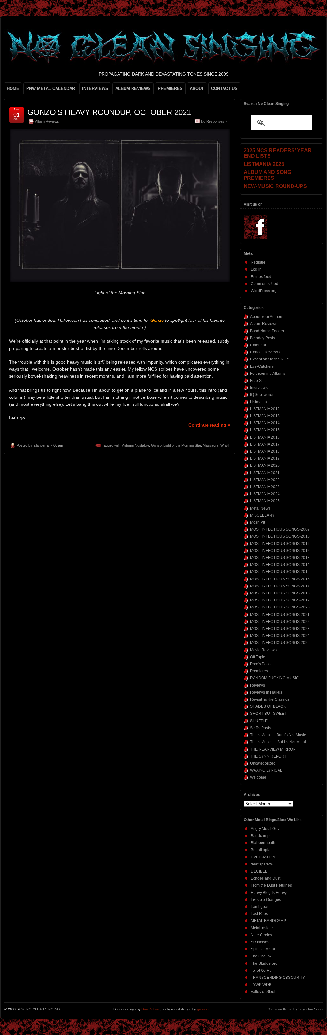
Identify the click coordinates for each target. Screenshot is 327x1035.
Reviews (257, 685)
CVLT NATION (263, 857)
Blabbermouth (263, 843)
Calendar (258, 345)
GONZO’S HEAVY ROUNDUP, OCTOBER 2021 (109, 112)
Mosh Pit (257, 522)
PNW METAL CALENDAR (50, 88)
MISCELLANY (262, 515)
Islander (39, 445)
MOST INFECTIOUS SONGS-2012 (280, 550)
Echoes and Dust (265, 878)
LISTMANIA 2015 (265, 430)
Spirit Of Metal (263, 949)
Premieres (259, 671)
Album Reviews (47, 121)
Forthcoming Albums (267, 373)
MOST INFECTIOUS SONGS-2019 (280, 600)
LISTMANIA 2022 (265, 480)
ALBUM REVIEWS (133, 88)
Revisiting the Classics (269, 699)
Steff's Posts (260, 728)
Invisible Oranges (266, 899)
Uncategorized (263, 763)
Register (258, 262)
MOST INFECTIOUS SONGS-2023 (280, 628)
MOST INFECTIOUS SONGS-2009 (280, 529)
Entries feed (261, 277)
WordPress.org (264, 291)
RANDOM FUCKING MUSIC (274, 678)
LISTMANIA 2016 (265, 437)
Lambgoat (259, 906)
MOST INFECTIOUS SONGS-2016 (280, 579)
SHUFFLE (259, 721)
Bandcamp (260, 836)
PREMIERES (170, 88)
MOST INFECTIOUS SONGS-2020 (280, 607)
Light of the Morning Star (182, 445)
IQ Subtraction (262, 394)
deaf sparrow (262, 864)
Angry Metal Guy (265, 829)
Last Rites (259, 913)
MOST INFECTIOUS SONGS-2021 (280, 614)
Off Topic (257, 657)
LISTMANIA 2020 (265, 465)
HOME (13, 88)
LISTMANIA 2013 (265, 416)
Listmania (258, 402)
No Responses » (214, 121)
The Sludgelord (264, 963)
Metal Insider (262, 928)
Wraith (225, 445)
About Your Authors (266, 316)
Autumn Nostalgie (135, 445)
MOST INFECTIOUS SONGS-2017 (280, 586)
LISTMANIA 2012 (265, 409)
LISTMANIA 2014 (265, 423)
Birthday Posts (262, 338)
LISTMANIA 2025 (265, 501)
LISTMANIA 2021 (265, 473)
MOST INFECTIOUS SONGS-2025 (280, 642)
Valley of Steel (263, 991)
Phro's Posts (260, 664)
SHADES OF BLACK (268, 706)
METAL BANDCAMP (268, 920)
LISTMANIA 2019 (265, 458)
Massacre (210, 445)
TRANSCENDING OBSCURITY (278, 977)
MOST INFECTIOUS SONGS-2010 (280, 536)
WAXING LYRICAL (266, 770)
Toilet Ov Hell (262, 970)
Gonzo (156, 445)
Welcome (258, 777)
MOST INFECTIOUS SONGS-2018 (280, 593)
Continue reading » (209, 424)
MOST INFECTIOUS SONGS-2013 (280, 557)
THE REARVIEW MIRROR (273, 749)
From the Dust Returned (271, 885)
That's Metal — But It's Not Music (278, 735)
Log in (256, 269)
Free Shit (258, 380)
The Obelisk (261, 956)
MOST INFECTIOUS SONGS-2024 (280, 635)
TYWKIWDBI (261, 984)
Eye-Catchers (262, 366)
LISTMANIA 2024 (265, 494)
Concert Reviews (265, 352)
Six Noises (260, 942)
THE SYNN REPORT (268, 756)
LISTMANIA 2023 (265, 487)
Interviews (259, 387)
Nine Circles (261, 935)
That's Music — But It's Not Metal (278, 742)
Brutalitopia (260, 850)
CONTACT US (224, 88)
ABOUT (197, 88)
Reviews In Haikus (266, 692)
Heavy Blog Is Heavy (269, 892)
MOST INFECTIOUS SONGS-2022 (280, 621)
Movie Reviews (263, 650)
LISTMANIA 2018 (265, 451)
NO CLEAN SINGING (43, 1009)
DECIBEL (259, 871)
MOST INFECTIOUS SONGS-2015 (280, 572)
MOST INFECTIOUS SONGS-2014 (280, 565)
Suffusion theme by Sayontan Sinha (295, 1009)
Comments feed (264, 284)
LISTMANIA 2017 (265, 444)
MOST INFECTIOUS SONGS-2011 (279, 543)
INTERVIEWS (95, 88)
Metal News (260, 508)
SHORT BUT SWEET (268, 713)
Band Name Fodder (267, 331)
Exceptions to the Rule (269, 359)
